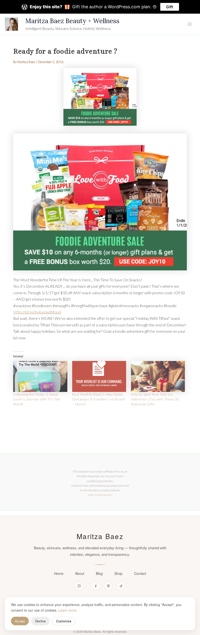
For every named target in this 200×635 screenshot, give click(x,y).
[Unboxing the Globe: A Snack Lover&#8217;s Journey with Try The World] (40, 376)
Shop (118, 573)
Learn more (67, 610)
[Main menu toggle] (189, 24)
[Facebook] (95, 586)
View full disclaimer (100, 495)
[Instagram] (79, 586)
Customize (63, 621)
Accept (20, 621)
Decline (40, 621)
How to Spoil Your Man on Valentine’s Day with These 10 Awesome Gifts (155, 399)
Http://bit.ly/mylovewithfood (37, 312)
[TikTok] (121, 586)
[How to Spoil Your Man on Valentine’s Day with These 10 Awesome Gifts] (158, 376)
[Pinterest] (108, 586)
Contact (140, 573)
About (79, 573)
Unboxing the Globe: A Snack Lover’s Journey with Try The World (36, 399)
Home (58, 573)
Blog (99, 573)
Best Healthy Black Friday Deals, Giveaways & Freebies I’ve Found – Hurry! (98, 399)
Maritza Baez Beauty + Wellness (72, 21)
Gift (169, 6)
